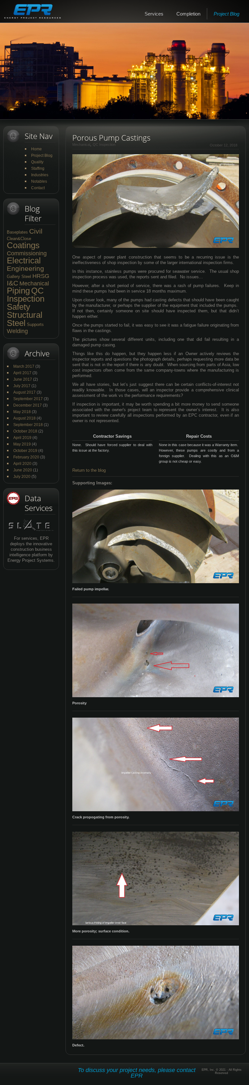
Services (154, 14)
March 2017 (23, 366)
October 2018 (25, 431)
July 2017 (21, 386)
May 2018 (22, 412)
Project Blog (226, 14)
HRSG (40, 276)
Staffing (37, 168)
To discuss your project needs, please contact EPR (137, 1073)
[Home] (32, 11)
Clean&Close (19, 238)
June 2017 (22, 379)
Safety (18, 307)
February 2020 (26, 457)
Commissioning (27, 253)
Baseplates (17, 232)
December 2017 (27, 405)
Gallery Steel (19, 276)
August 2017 (24, 392)
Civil (35, 231)
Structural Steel (24, 319)
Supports (35, 324)
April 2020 (22, 463)
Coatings (23, 245)
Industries (39, 175)
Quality (37, 162)
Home (36, 149)
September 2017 (28, 399)
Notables (39, 181)
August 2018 (24, 418)
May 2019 (22, 444)
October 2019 (25, 450)
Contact (38, 188)
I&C (12, 283)
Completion (188, 14)
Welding (17, 331)
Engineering (25, 268)
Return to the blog (89, 470)
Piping (18, 290)
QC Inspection (25, 295)
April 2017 (22, 373)
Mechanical (34, 283)
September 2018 (28, 424)
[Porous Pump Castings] (155, 157)
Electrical (24, 260)
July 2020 (21, 476)
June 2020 (22, 470)
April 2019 (22, 437)
